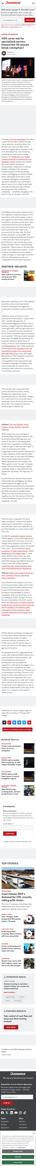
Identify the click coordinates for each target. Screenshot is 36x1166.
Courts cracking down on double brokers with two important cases (11, 948)
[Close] (34, 1133)
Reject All (18, 1157)
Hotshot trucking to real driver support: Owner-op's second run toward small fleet (16, 986)
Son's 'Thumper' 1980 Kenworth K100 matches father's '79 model (11, 919)
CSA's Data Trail (8, 929)
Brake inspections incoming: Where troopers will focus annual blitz (12, 933)
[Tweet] (24, 722)
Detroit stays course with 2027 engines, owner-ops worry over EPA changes (11, 963)
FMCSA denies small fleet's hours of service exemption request (10, 776)
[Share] (14, 722)
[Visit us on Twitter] (7, 1112)
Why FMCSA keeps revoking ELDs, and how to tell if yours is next (11, 791)
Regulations (6, 744)
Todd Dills (10, 52)
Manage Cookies (18, 1151)
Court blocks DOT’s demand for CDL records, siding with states (17, 897)
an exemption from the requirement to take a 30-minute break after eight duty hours (17, 351)
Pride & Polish (7, 914)
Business (5, 944)
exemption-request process (21, 536)
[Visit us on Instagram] (20, 1112)
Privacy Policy (4, 27)
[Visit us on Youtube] (15, 1112)
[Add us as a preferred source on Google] (9, 722)
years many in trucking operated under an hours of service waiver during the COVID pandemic (18, 604)
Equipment (6, 958)
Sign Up (7, 1103)
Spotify (7, 1000)
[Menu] (3, 3)
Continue (10, 834)
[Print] (4, 722)
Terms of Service (15, 27)
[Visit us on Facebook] (2, 1112)
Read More (11, 1027)
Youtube (21, 997)
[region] (18, 1148)
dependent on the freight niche (13, 553)
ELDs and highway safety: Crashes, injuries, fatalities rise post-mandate (15, 426)
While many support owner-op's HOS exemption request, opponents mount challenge (18, 575)
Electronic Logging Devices (9, 786)
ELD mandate (10, 346)
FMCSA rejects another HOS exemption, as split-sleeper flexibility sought (11, 762)
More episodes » (10, 992)
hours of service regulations (15, 139)
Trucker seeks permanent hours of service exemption (11, 748)
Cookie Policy (21, 1147)
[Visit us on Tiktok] (24, 1112)
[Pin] (29, 722)
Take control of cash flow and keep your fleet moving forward (11, 277)
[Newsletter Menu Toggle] (33, 3)
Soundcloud (17, 1000)
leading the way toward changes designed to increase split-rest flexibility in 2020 (16, 159)
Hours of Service (10, 34)
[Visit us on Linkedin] (11, 1112)
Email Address (8, 824)
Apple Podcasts (10, 997)
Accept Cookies (18, 1162)
